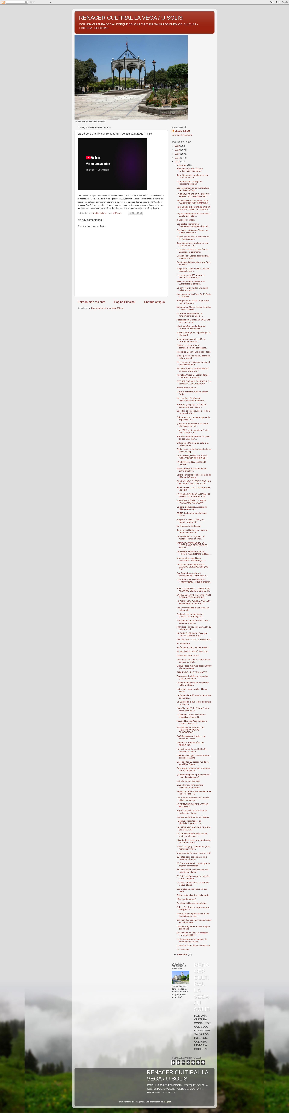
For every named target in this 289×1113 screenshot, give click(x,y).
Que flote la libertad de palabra (191, 903)
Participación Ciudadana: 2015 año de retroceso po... (193, 321)
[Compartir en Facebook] (138, 213)
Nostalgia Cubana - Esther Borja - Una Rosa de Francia (193, 376)
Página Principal (124, 301)
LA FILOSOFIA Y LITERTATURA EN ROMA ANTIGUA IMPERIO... (194, 596)
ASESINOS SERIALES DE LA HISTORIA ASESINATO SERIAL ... (194, 552)
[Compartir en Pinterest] (141, 213)
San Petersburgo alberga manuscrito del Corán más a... (192, 574)
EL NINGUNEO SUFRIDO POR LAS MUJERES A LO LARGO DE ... (194, 482)
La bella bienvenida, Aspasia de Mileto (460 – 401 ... (192, 508)
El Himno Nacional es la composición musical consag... (192, 346)
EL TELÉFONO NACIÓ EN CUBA (192, 651)
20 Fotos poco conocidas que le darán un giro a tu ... (192, 858)
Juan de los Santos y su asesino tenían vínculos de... (192, 531)
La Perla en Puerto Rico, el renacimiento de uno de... (190, 314)
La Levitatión (183, 949)
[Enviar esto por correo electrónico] (129, 213)
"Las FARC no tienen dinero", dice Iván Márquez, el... (193, 431)
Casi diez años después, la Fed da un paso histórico (193, 412)
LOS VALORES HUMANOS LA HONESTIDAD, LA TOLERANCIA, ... (194, 582)
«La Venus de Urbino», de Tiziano (193, 817)
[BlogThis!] (132, 213)
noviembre (182, 954)
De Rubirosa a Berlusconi (189, 526)
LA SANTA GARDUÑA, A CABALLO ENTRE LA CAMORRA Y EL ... (193, 495)
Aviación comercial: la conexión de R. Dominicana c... (193, 238)
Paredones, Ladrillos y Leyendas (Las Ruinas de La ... (192, 677)
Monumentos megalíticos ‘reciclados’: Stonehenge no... (192, 559)
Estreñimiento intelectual (188, 781)
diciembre (182, 165)
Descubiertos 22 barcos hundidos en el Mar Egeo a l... (193, 763)
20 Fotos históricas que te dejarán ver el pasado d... (193, 877)
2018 (177, 150)
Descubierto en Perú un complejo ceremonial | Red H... (192, 934)
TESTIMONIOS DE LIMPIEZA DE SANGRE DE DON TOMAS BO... (193, 202)
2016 (177, 158)
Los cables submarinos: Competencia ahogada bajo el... (193, 225)
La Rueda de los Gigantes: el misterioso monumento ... (190, 537)
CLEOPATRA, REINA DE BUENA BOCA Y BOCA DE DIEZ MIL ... (192, 457)
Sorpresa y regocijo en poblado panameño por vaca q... (192, 405)
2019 (177, 146)
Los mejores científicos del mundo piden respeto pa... (193, 799)
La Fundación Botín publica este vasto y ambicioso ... (192, 835)
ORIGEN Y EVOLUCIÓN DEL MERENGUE (190, 743)
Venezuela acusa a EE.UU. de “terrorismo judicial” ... (191, 340)
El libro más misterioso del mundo (193, 895)
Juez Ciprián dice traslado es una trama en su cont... (192, 176)
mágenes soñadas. (186, 220)
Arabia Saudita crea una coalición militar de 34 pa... (193, 683)
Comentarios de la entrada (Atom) (107, 308)
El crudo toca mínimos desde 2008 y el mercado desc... (194, 667)
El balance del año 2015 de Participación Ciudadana (190, 170)
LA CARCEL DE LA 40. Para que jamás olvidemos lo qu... (192, 634)
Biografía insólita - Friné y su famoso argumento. (190, 521)
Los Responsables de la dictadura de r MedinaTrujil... (193, 189)
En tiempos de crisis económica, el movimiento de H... (193, 363)
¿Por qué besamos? (186, 899)
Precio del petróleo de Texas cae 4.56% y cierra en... (192, 231)
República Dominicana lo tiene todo (193, 352)
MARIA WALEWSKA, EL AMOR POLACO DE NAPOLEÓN (191, 501)
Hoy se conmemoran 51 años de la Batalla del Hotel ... (193, 214)
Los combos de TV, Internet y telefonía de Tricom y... (191, 276)
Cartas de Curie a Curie (188, 655)
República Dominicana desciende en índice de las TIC (194, 792)
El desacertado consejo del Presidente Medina (189, 182)
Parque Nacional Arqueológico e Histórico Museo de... (192, 722)
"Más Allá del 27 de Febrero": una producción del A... (193, 709)
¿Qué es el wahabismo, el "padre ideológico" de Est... (192, 425)
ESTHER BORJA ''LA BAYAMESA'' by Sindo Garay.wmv (193, 369)
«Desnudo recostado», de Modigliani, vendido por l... (190, 822)
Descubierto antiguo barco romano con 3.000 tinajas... (193, 769)
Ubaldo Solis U (182, 131)
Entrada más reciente (91, 301)
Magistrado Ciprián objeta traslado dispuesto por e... (193, 269)
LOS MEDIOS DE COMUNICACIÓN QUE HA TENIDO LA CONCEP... (194, 208)
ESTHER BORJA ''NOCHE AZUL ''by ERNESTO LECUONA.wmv (194, 382)
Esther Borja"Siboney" (187, 388)
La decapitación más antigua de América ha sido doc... (192, 940)
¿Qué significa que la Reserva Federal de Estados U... (191, 327)
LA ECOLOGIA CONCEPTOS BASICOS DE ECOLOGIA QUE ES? (192, 566)
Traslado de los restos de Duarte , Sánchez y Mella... (193, 621)
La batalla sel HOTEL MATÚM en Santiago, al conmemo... (192, 250)
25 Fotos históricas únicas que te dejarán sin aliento (192, 871)
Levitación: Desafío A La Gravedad (193, 945)
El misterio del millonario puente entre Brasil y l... (192, 469)
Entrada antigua (154, 301)
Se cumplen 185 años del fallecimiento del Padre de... (191, 399)
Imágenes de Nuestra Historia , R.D (194, 853)
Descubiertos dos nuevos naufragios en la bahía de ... (194, 921)
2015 (177, 162)
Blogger (167, 1102)
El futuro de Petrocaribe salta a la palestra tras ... (192, 444)
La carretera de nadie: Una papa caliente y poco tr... (192, 289)
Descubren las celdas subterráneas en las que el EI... (193, 660)
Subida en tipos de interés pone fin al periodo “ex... (193, 418)
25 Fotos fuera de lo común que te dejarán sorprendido (193, 864)
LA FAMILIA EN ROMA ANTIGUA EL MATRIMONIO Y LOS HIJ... (194, 602)
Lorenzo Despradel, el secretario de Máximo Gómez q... (194, 476)
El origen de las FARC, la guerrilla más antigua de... (193, 302)
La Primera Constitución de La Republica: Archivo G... (191, 716)
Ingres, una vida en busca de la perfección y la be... (192, 811)
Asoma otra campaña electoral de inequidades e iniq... (193, 914)
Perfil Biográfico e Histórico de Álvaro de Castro (191, 737)
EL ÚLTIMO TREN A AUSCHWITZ (193, 648)
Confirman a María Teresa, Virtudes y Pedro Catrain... (194, 308)
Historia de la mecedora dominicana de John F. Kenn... (194, 841)
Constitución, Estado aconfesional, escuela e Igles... (193, 257)
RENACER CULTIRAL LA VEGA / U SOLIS (131, 18)
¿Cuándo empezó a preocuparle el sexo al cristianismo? (193, 776)
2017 (177, 154)
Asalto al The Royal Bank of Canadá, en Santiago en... (190, 615)
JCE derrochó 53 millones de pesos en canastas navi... (194, 437)
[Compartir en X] (135, 213)
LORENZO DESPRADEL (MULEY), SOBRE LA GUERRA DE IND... (193, 195)
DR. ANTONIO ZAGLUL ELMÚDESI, (194, 640)
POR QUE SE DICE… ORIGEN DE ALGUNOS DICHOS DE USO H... (193, 589)
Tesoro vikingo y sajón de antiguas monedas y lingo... (193, 847)
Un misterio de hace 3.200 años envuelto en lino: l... (192, 750)
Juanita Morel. (183, 643)
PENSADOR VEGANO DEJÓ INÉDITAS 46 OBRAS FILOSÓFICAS (190, 729)
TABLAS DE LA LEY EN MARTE (192, 672)
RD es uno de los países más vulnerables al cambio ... (191, 282)
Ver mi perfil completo (182, 135)
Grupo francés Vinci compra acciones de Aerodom (190, 786)
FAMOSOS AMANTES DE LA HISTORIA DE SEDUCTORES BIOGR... (192, 545)
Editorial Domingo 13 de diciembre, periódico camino (193, 756)
